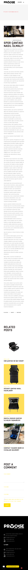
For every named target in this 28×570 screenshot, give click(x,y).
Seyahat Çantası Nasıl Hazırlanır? (12, 390)
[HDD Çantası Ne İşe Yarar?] (14, 346)
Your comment (7, 474)
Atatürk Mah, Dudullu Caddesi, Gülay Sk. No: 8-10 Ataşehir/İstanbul (14, 534)
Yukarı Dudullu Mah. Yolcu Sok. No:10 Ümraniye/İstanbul (13, 549)
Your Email (6, 494)
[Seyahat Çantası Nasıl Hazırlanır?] (14, 374)
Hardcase (19, 312)
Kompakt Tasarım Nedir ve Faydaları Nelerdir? (14, 449)
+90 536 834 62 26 (10, 541)
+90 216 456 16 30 (10, 539)
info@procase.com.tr (10, 537)
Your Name (6, 487)
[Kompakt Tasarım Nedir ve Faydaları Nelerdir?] (14, 434)
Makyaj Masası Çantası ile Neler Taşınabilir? (13, 419)
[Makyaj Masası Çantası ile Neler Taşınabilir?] (14, 404)
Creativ (12, 312)
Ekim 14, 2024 (6, 359)
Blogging (6, 312)
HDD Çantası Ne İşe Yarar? (14, 361)
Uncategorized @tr (17, 40)
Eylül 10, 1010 (7, 446)
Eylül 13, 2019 (7, 40)
